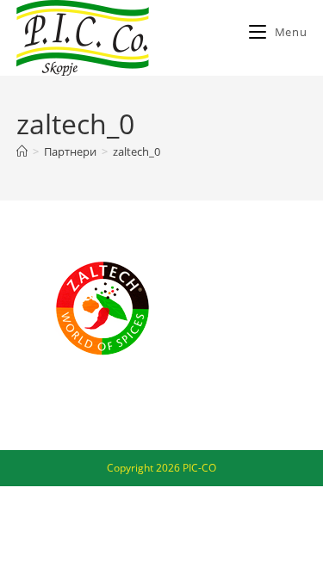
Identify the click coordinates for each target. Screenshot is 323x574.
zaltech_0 (136, 151)
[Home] (22, 151)
